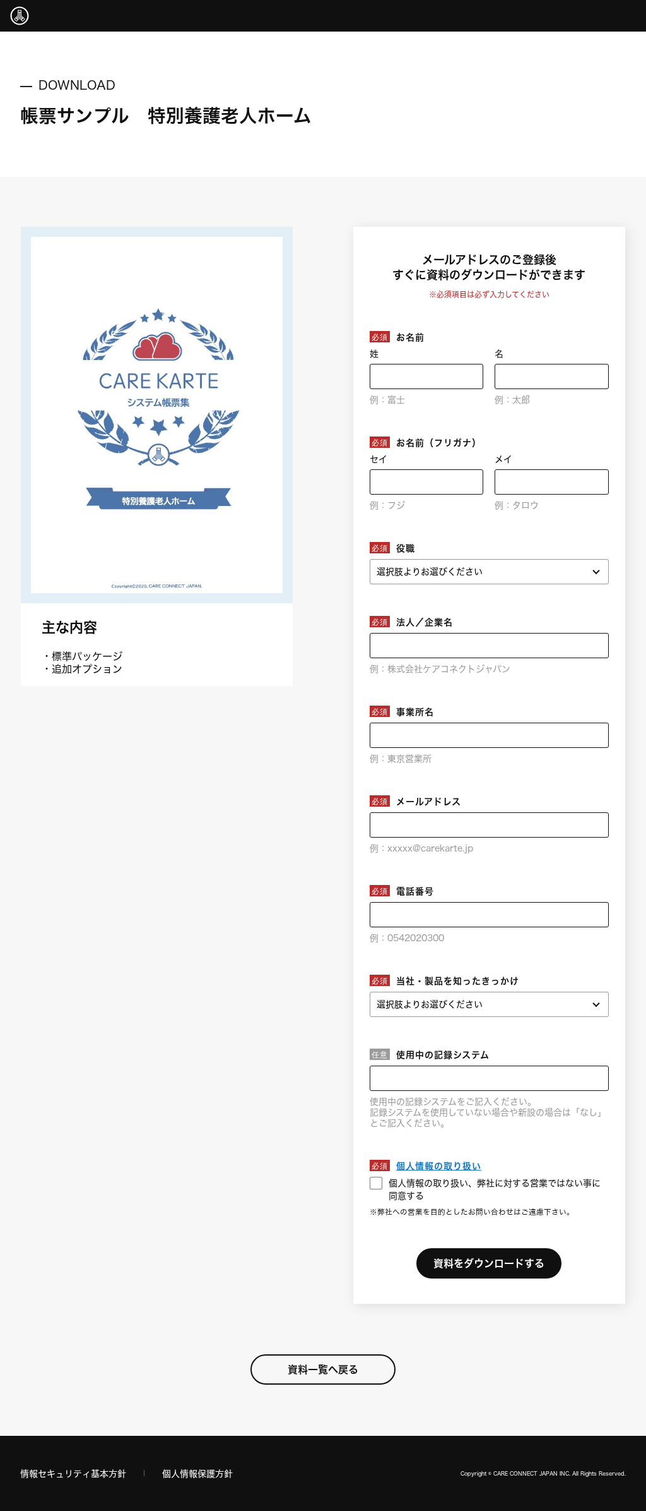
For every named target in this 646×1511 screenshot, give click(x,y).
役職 (405, 548)
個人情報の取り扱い (438, 1166)
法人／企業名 (424, 622)
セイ (378, 459)
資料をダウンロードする (488, 1263)
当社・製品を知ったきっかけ (457, 981)
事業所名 (415, 712)
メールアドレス (428, 801)
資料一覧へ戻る (323, 1369)
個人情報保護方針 (197, 1473)
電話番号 (415, 891)
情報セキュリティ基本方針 (73, 1473)
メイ (503, 459)
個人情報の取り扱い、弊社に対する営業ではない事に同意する (495, 1189)
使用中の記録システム (443, 1055)
